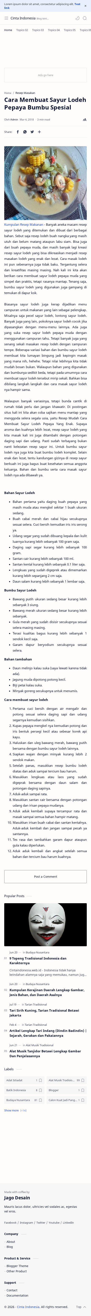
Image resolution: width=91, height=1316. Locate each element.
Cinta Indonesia (23, 18)
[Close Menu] (85, 6)
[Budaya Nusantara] (37, 952)
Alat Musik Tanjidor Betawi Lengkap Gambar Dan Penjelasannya (45, 1053)
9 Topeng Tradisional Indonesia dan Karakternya (38, 960)
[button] (77, 18)
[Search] (84, 18)
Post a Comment (45, 877)
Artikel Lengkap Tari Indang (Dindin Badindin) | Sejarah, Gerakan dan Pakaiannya (48, 1033)
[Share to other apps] (39, 132)
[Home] (8, 30)
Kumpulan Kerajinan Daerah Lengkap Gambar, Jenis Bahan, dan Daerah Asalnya (47, 992)
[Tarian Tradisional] (36, 1004)
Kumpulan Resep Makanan (23, 224)
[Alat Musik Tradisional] (39, 1045)
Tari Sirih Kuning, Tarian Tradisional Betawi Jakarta (44, 1012)
